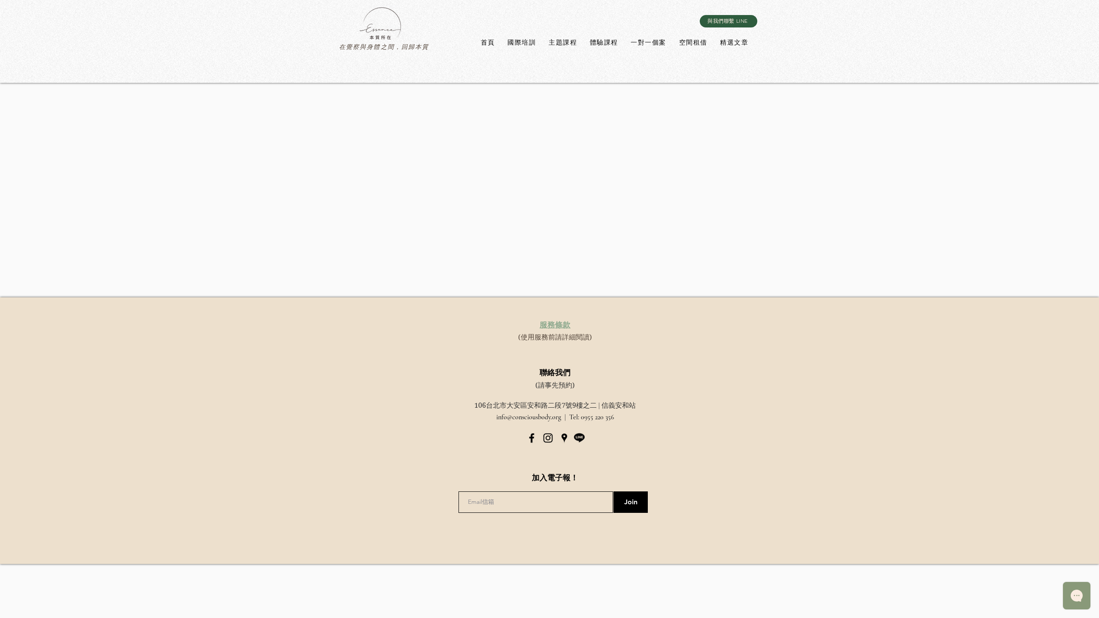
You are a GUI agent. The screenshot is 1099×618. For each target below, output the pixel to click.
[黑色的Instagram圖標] (548, 438)
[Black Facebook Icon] (531, 438)
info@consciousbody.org (528, 417)
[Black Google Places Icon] (564, 438)
